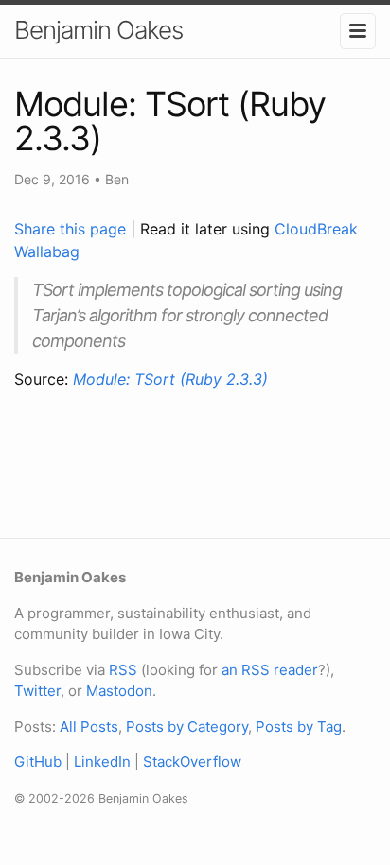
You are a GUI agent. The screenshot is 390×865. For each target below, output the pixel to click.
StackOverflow (192, 761)
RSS (123, 670)
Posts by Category (187, 726)
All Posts (89, 726)
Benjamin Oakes (98, 29)
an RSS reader (270, 670)
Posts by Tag (299, 726)
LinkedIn (102, 761)
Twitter (37, 691)
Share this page (72, 228)
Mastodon (119, 691)
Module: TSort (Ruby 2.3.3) (170, 379)
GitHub (38, 761)
